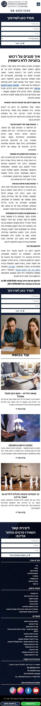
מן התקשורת (34, 579)
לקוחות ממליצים (33, 573)
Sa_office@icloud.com (23, 677)
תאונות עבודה (33, 601)
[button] (38, 4)
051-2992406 (29, 674)
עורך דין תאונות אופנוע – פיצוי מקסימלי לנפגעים (23, 642)
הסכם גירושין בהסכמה (20, 445)
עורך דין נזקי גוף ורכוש (31, 596)
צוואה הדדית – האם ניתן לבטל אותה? (20, 395)
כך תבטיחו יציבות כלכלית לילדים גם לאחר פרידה (20, 496)
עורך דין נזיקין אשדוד (31, 647)
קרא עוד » (20, 408)
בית (37, 565)
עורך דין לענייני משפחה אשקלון (28, 639)
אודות (36, 568)
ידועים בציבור (34, 604)
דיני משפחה (34, 593)
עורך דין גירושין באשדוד (30, 644)
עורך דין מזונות (33, 624)
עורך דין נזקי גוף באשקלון (30, 652)
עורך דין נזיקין (33, 649)
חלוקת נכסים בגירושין (31, 621)
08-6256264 (31, 671)
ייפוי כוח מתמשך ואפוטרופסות (28, 612)
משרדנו (11, 266)
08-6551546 (21, 10)
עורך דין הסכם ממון (32, 626)
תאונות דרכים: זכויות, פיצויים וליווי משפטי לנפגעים (22, 609)
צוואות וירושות (33, 599)
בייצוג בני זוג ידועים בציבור (27, 269)
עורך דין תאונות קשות (31, 655)
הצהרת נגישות (33, 581)
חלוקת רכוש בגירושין (31, 636)
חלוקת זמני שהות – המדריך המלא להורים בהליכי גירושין (22, 630)
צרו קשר (35, 584)
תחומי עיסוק (34, 571)
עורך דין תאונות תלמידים (30, 606)
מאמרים (35, 576)
